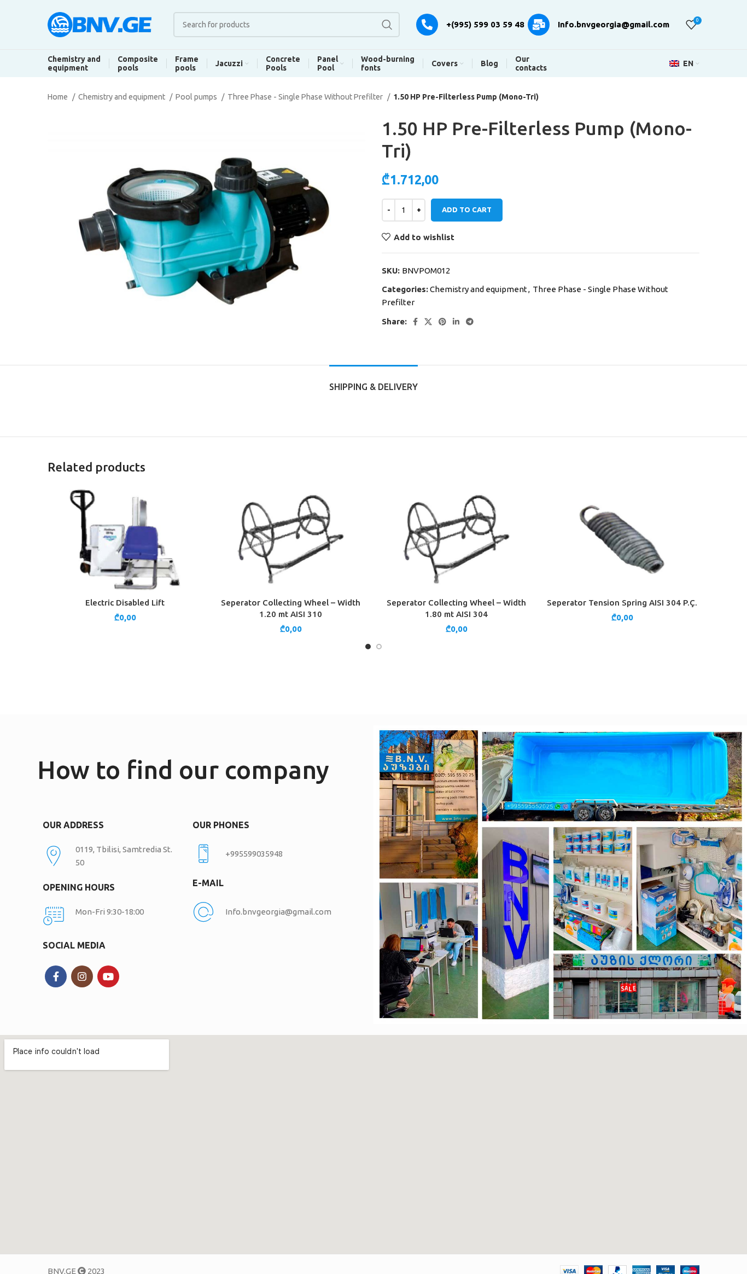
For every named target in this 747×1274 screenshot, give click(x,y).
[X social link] (428, 322)
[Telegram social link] (470, 322)
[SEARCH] (387, 24)
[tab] (373, 381)
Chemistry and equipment (122, 96)
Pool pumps (197, 96)
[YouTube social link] (108, 976)
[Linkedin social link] (456, 322)
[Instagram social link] (82, 976)
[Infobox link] (261, 854)
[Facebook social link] (415, 322)
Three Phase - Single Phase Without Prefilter (305, 96)
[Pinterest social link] (442, 322)
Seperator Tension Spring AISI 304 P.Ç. (622, 602)
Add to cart (467, 209)
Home (58, 96)
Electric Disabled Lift (125, 602)
